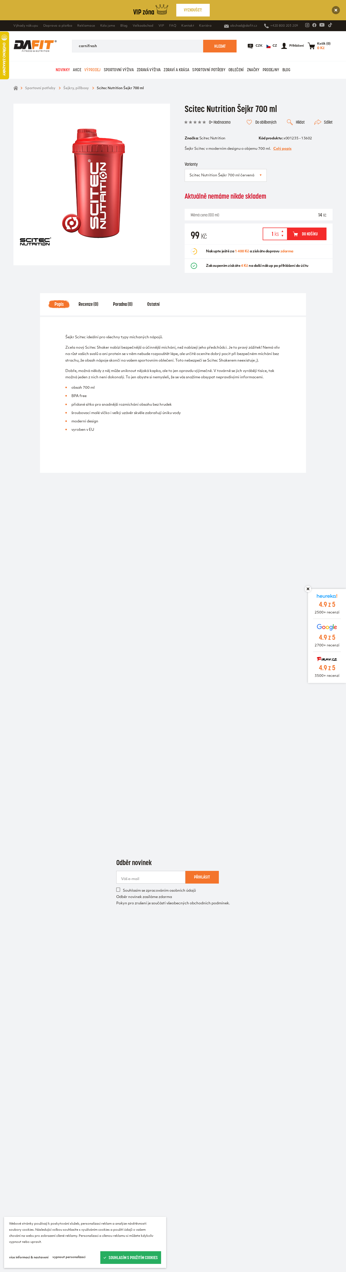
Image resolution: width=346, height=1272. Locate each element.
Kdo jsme (107, 25)
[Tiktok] (330, 24)
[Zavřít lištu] (308, 589)
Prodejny (271, 69)
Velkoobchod (143, 25)
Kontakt (187, 25)
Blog (124, 25)
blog (286, 69)
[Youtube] (321, 24)
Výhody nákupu (25, 25)
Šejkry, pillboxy (76, 88)
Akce (77, 69)
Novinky (63, 69)
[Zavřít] (336, 10)
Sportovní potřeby (208, 69)
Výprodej (92, 69)
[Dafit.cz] (35, 46)
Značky (253, 69)
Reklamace (86, 25)
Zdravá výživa (149, 69)
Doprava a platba (57, 25)
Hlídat (300, 122)
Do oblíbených (266, 122)
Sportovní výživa (119, 69)
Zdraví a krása (176, 69)
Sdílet (328, 122)
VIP (161, 25)
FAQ (172, 25)
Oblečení (236, 69)
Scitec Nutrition (212, 138)
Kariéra (205, 25)
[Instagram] (307, 25)
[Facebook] (314, 25)
